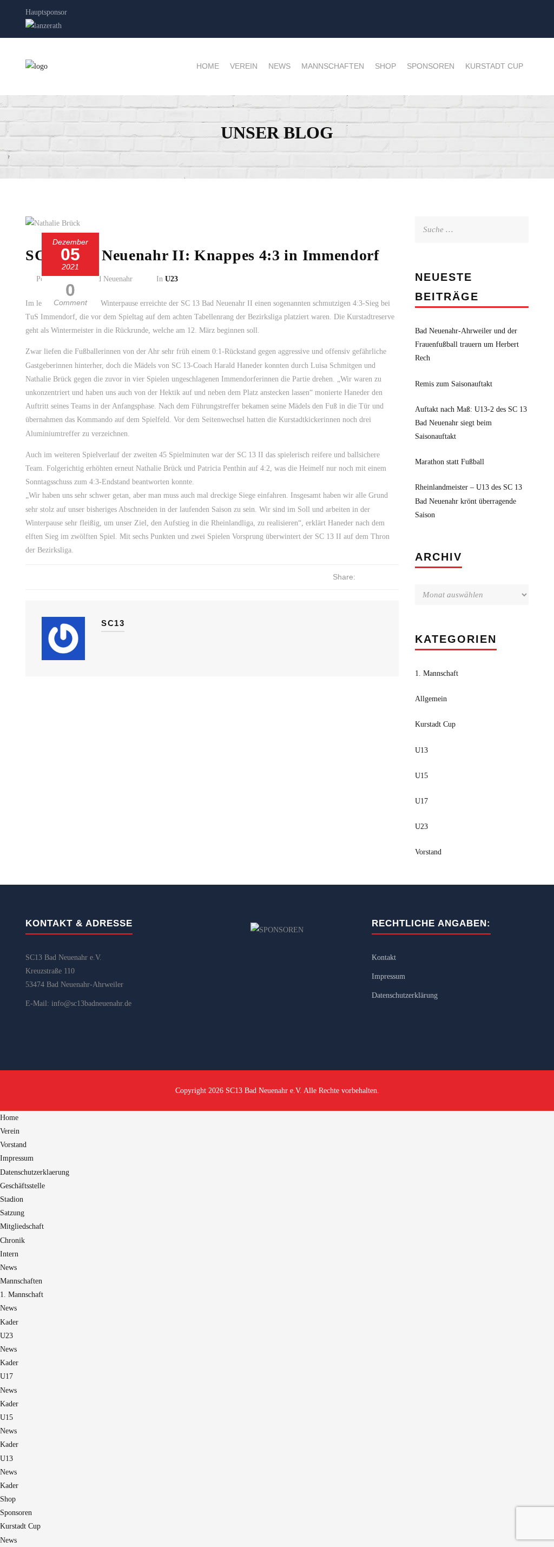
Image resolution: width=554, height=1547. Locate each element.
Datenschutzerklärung (405, 995)
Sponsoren (430, 66)
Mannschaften (332, 66)
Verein (244, 66)
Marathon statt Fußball (449, 462)
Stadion (11, 1199)
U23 (171, 279)
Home (207, 66)
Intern (9, 1254)
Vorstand (428, 852)
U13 (421, 750)
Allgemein (431, 699)
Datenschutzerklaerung (34, 1172)
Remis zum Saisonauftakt (453, 384)
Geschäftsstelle (22, 1186)
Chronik (12, 1240)
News (279, 66)
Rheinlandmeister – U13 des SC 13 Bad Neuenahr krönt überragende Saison (468, 500)
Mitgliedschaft (22, 1226)
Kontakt (384, 957)
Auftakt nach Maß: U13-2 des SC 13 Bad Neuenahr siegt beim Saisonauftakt (471, 422)
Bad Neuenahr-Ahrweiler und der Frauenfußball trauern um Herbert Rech (467, 344)
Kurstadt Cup (494, 66)
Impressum (388, 976)
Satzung (12, 1213)
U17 (421, 801)
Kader (9, 1322)
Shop (385, 66)
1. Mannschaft (436, 673)
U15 (421, 776)
